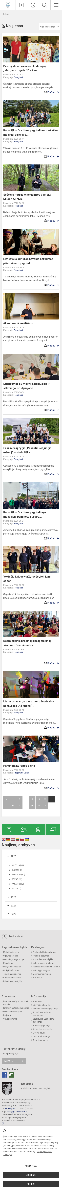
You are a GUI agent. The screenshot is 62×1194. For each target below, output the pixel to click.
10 (39, 799)
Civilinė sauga (39, 1033)
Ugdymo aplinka (10, 956)
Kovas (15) (17, 879)
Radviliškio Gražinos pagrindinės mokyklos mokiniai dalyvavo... (30, 132)
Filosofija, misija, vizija (13, 959)
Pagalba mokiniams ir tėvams (46, 967)
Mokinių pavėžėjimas (42, 970)
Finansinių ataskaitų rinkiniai (16, 1008)
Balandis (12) (18, 875)
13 (6, 805)
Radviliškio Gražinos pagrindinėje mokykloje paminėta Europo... (24, 514)
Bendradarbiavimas (12, 978)
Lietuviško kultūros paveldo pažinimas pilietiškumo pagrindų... (28, 261)
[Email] (11, 1075)
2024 (13, 905)
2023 (13, 914)
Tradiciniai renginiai (12, 974)
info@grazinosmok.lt (17, 1111)
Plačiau (51, 92)
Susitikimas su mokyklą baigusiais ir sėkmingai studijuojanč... (26, 386)
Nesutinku (31, 1175)
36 (32, 805)
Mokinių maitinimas (42, 974)
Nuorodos (37, 1001)
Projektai (7, 1015)
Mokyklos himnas (11, 970)
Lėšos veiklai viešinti (12, 1011)
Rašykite (8, 1061)
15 (19, 805)
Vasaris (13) (18, 884)
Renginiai (18, 77)
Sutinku (31, 1184)
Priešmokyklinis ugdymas (44, 952)
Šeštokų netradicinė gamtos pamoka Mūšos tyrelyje (27, 197)
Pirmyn (45, 805)
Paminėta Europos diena (19, 765)
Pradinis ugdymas (41, 956)
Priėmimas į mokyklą (12, 981)
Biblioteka (37, 978)
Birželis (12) (18, 865)
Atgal (6, 799)
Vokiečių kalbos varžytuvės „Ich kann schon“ (27, 579)
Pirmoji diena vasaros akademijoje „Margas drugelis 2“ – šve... (25, 68)
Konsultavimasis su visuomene (42, 1013)
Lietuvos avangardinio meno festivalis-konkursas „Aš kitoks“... (28, 703)
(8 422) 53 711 (12, 1108)
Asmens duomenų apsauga (45, 1009)
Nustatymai (31, 1166)
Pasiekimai (8, 963)
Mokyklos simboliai (12, 967)
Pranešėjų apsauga (41, 1025)
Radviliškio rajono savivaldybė (35, 1088)
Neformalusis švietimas (44, 963)
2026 (13, 856)
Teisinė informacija (41, 1036)
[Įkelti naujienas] (21, 5)
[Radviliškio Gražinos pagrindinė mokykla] (7, 4)
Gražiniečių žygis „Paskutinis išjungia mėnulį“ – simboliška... (27, 450)
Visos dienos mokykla (43, 959)
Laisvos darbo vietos (42, 1005)
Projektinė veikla (21, 772)
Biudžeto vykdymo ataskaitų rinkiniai (16, 1003)
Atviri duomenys (40, 1040)
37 (39, 805)
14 (13, 805)
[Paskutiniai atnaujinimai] (33, 5)
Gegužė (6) (17, 870)
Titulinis (5, 14)
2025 (13, 897)
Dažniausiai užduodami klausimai (43, 1020)
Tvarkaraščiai (15, 936)
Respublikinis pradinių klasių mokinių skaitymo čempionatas (27, 643)
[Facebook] (4, 1075)
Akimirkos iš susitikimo (18, 323)
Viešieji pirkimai (10, 1019)
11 (45, 799)
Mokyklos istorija (11, 952)
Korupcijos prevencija (42, 1029)
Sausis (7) (16, 888)
